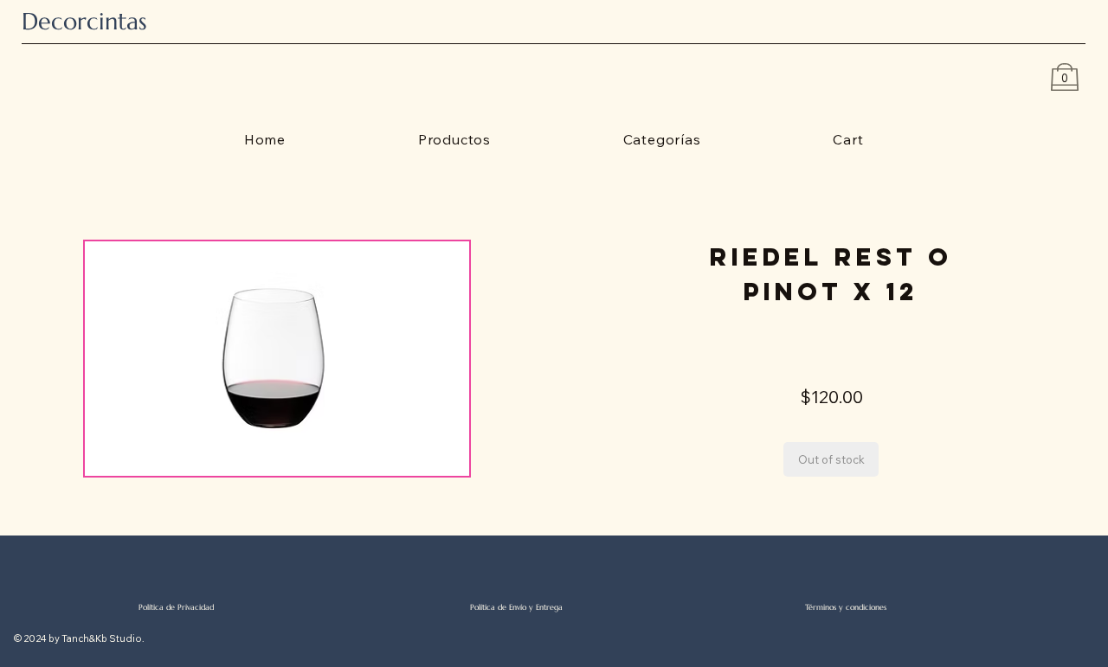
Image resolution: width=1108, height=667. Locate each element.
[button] (831, 459)
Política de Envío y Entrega (516, 607)
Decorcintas (84, 21)
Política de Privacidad (176, 607)
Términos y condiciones (845, 607)
